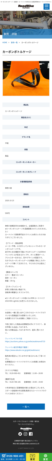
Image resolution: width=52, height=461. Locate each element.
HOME (4, 42)
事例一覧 (14, 42)
